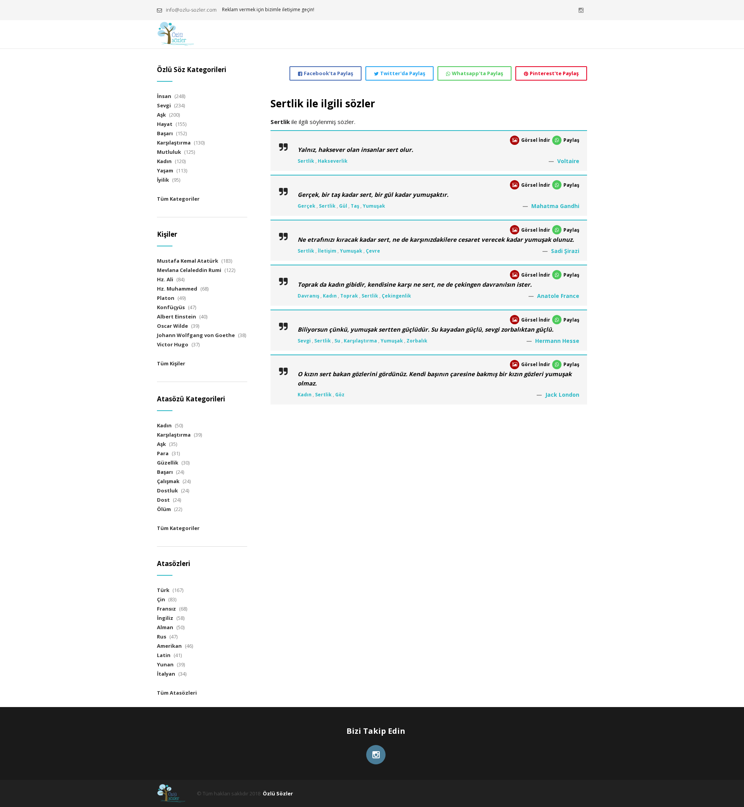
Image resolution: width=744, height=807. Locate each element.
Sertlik (306, 161)
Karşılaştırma (360, 340)
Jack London (562, 394)
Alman (165, 627)
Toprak (349, 296)
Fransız (166, 608)
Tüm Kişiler (171, 363)
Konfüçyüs (171, 307)
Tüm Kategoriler (178, 198)
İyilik (163, 179)
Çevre (373, 251)
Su (337, 340)
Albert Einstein (176, 316)
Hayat (164, 123)
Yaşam (165, 170)
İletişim (327, 251)
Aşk (161, 114)
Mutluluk (169, 151)
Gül (343, 206)
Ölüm (164, 509)
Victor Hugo (172, 344)
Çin (161, 599)
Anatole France (558, 295)
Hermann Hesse (557, 340)
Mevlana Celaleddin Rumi (189, 270)
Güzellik (167, 462)
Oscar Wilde (172, 325)
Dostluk (167, 490)
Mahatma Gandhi (555, 206)
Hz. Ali (165, 279)
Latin (163, 655)
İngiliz (165, 617)
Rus (161, 636)
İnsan (164, 96)
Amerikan (169, 645)
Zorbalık (416, 340)
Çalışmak (168, 481)
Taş (355, 206)
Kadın (330, 296)
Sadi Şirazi (565, 251)
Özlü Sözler (278, 793)
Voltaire (568, 161)
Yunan (165, 664)
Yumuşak (374, 206)
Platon (165, 297)
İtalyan (166, 673)
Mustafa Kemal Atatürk (187, 260)
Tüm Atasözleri (177, 692)
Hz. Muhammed (177, 288)
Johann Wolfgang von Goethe (196, 335)
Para (163, 453)
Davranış (308, 296)
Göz (339, 394)
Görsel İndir (535, 140)
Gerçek (306, 206)
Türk (163, 590)
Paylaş (571, 140)
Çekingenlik (396, 296)
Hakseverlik (333, 161)
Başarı (165, 133)
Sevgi (304, 340)
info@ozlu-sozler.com (191, 9)
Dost (163, 499)
